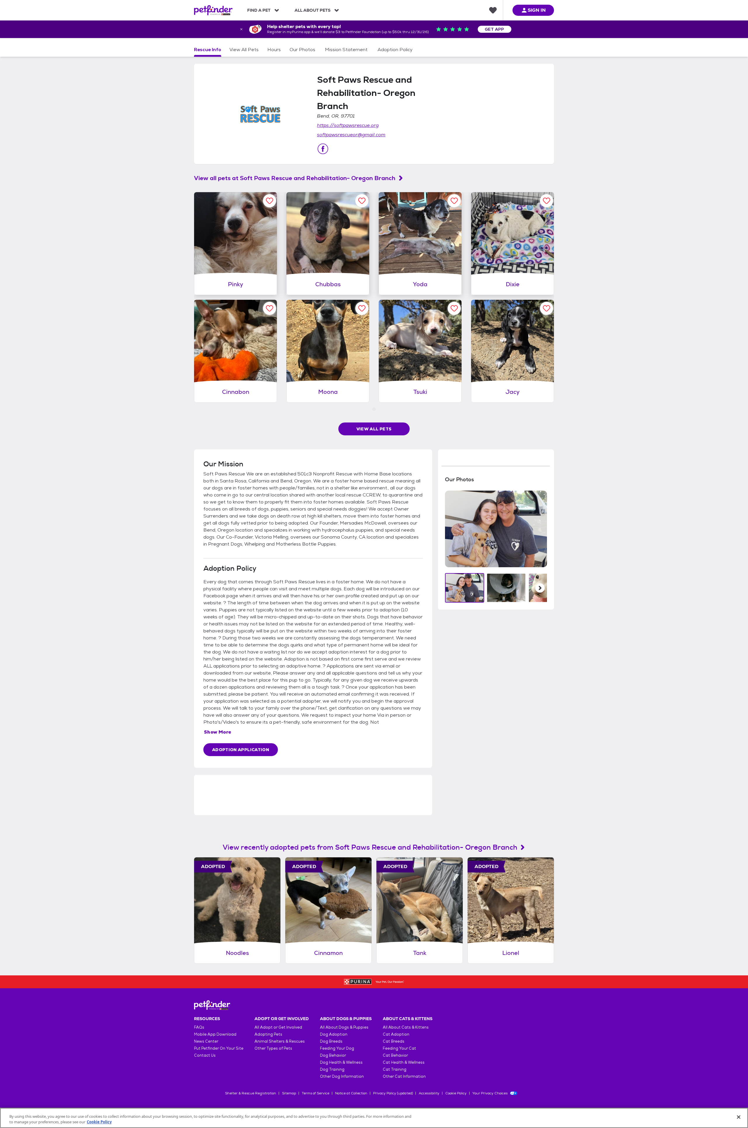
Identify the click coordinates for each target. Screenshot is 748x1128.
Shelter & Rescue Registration (250, 1093)
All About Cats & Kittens (406, 1027)
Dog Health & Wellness (341, 1062)
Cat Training (394, 1069)
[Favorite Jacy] (546, 308)
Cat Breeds (393, 1041)
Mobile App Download (215, 1034)
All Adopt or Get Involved (278, 1027)
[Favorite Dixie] (546, 200)
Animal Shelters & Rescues (279, 1041)
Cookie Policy (456, 1093)
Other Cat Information (404, 1076)
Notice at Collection (351, 1093)
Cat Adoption (396, 1034)
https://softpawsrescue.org (348, 125)
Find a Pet (259, 10)
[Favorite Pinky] (269, 200)
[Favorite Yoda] (454, 200)
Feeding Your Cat (399, 1048)
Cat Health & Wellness (404, 1062)
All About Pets (312, 10)
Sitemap (289, 1093)
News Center (206, 1041)
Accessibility (429, 1093)
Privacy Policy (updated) (393, 1093)
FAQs (199, 1027)
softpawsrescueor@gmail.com (351, 135)
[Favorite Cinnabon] (269, 308)
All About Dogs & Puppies (344, 1027)
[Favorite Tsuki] (454, 308)
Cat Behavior (395, 1055)
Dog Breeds (331, 1041)
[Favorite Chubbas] (361, 200)
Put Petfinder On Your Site (218, 1048)
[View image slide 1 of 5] (464, 588)
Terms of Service (315, 1093)
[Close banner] (241, 29)
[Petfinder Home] (213, 10)
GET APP (494, 29)
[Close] (738, 1117)
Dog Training (332, 1069)
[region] (374, 1118)
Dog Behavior (333, 1055)
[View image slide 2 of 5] (506, 588)
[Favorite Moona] (361, 308)
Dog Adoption (333, 1034)
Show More (217, 732)
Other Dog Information (342, 1076)
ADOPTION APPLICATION (240, 749)
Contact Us (205, 1055)
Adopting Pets (268, 1034)
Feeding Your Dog (337, 1048)
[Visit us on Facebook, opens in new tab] (323, 149)
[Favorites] (493, 10)
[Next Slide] (540, 588)
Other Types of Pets (273, 1048)
